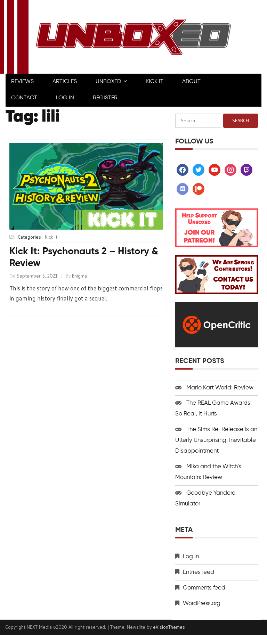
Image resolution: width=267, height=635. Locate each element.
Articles (64, 81)
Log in (191, 557)
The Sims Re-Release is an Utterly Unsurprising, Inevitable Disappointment (216, 440)
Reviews (22, 81)
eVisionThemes (169, 627)
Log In (65, 98)
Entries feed (198, 572)
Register (105, 98)
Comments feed (204, 588)
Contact (24, 98)
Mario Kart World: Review (219, 388)
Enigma (79, 276)
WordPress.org (201, 604)
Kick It (154, 81)
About (191, 81)
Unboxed (108, 81)
